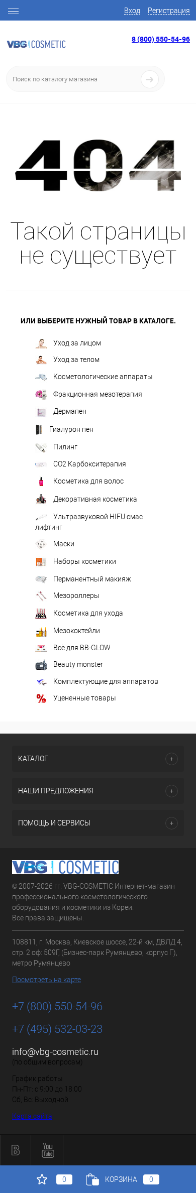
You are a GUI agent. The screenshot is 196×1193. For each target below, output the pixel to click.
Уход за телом (76, 359)
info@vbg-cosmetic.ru (55, 1051)
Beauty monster (78, 664)
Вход (132, 11)
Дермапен (69, 411)
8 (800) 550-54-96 (161, 39)
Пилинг (65, 447)
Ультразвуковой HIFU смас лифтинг (89, 522)
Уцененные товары (84, 698)
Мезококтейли (76, 631)
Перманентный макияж (92, 579)
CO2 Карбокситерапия (89, 464)
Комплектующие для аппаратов (105, 681)
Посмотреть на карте (46, 980)
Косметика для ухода (88, 613)
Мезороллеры (76, 595)
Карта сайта (32, 1116)
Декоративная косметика (95, 499)
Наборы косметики (84, 561)
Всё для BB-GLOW (82, 648)
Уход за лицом (77, 343)
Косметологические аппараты (103, 377)
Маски (63, 544)
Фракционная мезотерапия (97, 394)
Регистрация (169, 11)
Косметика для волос (88, 480)
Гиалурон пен (71, 429)
